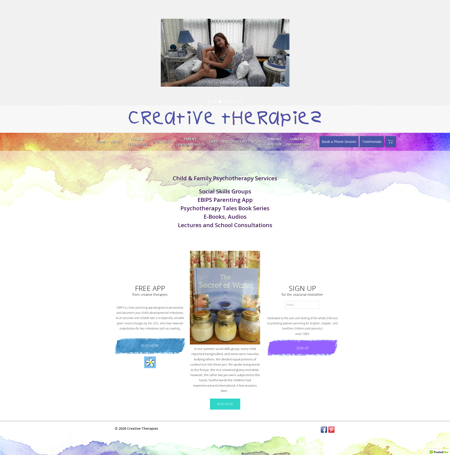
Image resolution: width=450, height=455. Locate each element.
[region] (225, 52)
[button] (209, 101)
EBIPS (213, 141)
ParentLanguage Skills (190, 141)
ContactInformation (298, 141)
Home (101, 141)
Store (257, 141)
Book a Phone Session (339, 141)
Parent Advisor (275, 141)
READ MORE (225, 404)
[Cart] (390, 141)
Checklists (162, 141)
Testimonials (372, 141)
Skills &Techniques (137, 141)
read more (150, 346)
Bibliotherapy (235, 141)
